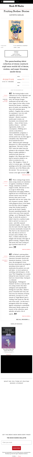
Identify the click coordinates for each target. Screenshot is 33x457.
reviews (11, 81)
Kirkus (5, 185)
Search (17, 1)
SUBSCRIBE (16, 448)
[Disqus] (16, 406)
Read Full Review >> (26, 249)
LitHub (14, 456)
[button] (16, 364)
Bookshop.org (8, 454)
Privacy (19, 456)
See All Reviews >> (22, 319)
